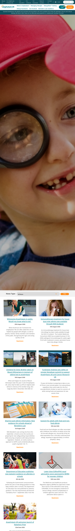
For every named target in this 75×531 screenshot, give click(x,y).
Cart (62, 7)
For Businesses (35, 2)
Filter (64, 294)
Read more (20, 341)
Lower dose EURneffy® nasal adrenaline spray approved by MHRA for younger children (55, 473)
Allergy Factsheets (22, 9)
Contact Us (50, 2)
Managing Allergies (36, 6)
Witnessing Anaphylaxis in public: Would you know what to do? (20, 320)
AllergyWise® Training (50, 6)
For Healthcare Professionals (10, 2)
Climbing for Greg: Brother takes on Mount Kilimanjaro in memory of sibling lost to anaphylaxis (20, 372)
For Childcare (28, 2)
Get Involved (33, 9)
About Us (3, 2)
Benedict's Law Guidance (46, 9)
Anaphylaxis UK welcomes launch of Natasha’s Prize (20, 523)
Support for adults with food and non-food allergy (55, 422)
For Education (21, 2)
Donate (70, 7)
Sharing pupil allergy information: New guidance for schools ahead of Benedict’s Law (20, 423)
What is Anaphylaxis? (23, 6)
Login (58, 2)
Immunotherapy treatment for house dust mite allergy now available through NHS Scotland (55, 321)
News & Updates (42, 2)
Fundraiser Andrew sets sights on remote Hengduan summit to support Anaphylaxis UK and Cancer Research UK (55, 373)
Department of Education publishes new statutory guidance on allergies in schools (20, 473)
